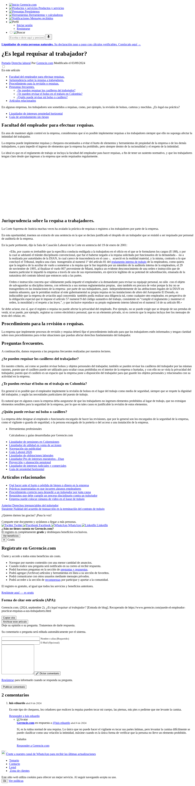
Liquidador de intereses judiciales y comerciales (37, 465)
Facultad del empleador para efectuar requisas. (37, 76)
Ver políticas (16, 780)
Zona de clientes (19, 770)
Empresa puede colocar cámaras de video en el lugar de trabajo (47, 499)
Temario (14, 760)
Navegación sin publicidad (25, 448)
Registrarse (23, 28)
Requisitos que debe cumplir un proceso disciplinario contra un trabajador (53, 495)
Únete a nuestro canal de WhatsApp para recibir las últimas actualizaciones (51, 754)
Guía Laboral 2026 (20, 452)
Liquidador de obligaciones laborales (31, 455)
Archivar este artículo (15, 621)
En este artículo (11, 70)
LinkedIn (102, 525)
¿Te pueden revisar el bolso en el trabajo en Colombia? (49, 93)
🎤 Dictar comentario (47, 673)
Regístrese (8, 680)
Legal (12, 767)
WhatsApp (74, 525)
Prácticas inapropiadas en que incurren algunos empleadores (45, 488)
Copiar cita (9, 617)
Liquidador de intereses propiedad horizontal (36, 113)
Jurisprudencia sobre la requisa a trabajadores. (36, 80)
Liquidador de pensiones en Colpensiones (34, 441)
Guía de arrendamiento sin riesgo (29, 117)
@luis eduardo (61, 722)
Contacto (14, 763)
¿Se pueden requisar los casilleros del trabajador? (46, 90)
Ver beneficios (11, 535)
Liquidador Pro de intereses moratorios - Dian (36, 458)
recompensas (53, 579)
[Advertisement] (97, 187)
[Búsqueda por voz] (48, 37)
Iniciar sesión (25, 25)
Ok (4, 781)
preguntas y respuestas (74, 569)
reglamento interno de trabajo (128, 261)
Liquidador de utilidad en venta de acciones (35, 445)
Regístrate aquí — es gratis (18, 592)
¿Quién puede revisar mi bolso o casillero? (42, 97)
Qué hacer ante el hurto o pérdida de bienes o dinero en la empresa (49, 485)
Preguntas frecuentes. (22, 87)
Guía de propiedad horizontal (26, 469)
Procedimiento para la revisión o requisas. (34, 83)
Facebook (44, 525)
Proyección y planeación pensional (30, 462)
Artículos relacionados (22, 100)
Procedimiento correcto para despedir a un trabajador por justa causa (50, 492)
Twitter (18, 525)
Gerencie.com (44, 63)
